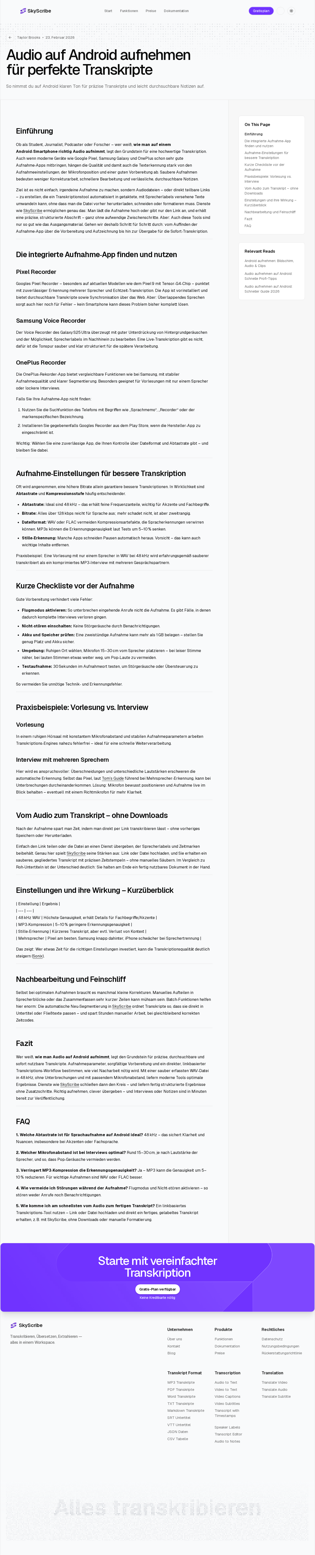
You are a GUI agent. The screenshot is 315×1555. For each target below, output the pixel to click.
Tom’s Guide (113, 778)
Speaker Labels (227, 1427)
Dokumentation (176, 11)
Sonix (38, 956)
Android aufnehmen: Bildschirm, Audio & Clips (269, 263)
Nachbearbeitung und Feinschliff (270, 212)
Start (108, 11)
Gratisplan (261, 11)
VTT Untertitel (179, 1424)
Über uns (174, 1339)
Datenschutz (272, 1339)
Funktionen (129, 11)
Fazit (248, 219)
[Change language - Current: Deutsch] (280, 11)
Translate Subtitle (276, 1396)
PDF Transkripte (180, 1389)
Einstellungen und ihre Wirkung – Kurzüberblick (271, 202)
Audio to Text (226, 1382)
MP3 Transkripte (181, 1382)
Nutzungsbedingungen (280, 1346)
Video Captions (227, 1396)
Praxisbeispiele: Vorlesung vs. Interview (268, 179)
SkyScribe (32, 210)
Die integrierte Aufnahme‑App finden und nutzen (268, 143)
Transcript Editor (228, 1434)
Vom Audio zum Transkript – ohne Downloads (271, 190)
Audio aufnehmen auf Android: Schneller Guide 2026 (268, 289)
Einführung (254, 134)
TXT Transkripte (180, 1403)
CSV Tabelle (177, 1438)
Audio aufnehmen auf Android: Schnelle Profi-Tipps (268, 276)
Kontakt (173, 1346)
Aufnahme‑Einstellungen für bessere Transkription (266, 155)
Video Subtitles (227, 1403)
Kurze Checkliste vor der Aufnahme (264, 167)
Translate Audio (274, 1389)
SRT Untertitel (178, 1417)
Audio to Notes (227, 1441)
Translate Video (274, 1382)
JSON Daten (177, 1431)
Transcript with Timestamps (227, 1413)
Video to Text (226, 1389)
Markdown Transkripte (185, 1410)
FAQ (248, 226)
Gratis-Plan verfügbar (157, 1289)
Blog (171, 1353)
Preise (151, 11)
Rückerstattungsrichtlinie (282, 1353)
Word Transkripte (181, 1396)
